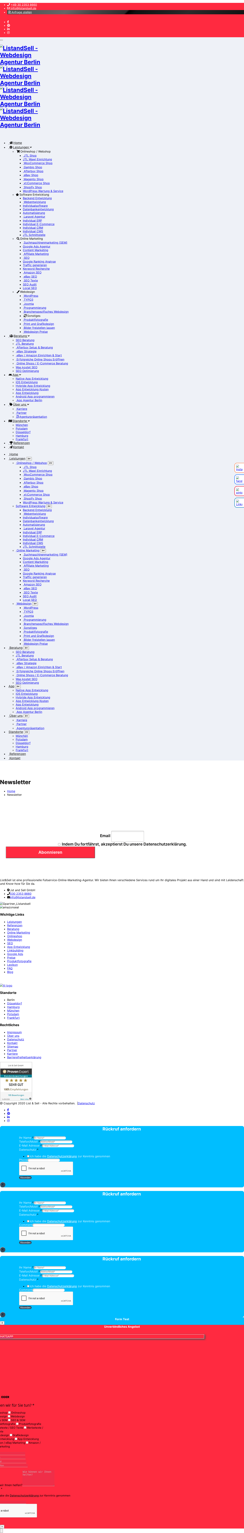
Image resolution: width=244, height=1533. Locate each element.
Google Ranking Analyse (39, 261)
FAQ (10, 968)
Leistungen (21, 147)
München (22, 425)
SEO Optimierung (27, 371)
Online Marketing (27, 550)
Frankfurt (22, 439)
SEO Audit (30, 284)
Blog (10, 972)
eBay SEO (30, 276)
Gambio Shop (32, 167)
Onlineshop (14, 936)
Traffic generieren (35, 265)
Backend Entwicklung (37, 198)
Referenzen (21, 443)
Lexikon (12, 965)
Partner (21, 413)
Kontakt (18, 447)
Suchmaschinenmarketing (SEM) (45, 242)
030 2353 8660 (20, 893)
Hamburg (22, 435)
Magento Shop (33, 179)
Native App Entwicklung (32, 378)
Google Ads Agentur (36, 246)
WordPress (30, 295)
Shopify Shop (32, 187)
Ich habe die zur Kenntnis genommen (70, 1156)
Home (17, 143)
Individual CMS (33, 231)
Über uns (20, 404)
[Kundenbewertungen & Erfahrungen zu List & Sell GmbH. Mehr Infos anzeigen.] (16, 1099)
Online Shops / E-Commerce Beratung (42, 363)
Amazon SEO (32, 272)
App (16, 375)
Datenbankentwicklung (38, 209)
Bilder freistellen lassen (39, 328)
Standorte (20, 421)
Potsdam (22, 428)
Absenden (25, 1177)
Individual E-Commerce (38, 224)
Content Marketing (35, 250)
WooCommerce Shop (38, 163)
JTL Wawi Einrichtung (37, 159)
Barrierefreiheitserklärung (24, 1057)
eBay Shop (30, 175)
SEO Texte (30, 280)
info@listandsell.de (23, 8)
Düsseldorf (23, 432)
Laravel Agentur (34, 216)
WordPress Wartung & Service (43, 191)
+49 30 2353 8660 (24, 4)
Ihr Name (26, 1137)
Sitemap (12, 1046)
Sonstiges (30, 627)
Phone (23, 1160)
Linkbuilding (15, 950)
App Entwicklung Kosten (32, 389)
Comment (25, 1225)
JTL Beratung (25, 343)
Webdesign (23, 603)
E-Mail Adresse (30, 1145)
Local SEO (30, 288)
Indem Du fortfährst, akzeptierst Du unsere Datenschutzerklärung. (124, 844)
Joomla (28, 304)
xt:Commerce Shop (36, 183)
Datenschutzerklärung (62, 1156)
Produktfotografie (35, 319)
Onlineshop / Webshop (31, 463)
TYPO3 (28, 299)
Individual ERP (32, 220)
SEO (26, 258)
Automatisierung (34, 213)
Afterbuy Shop (33, 171)
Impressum (14, 1032)
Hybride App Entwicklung (33, 386)
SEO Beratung (25, 340)
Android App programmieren (35, 396)
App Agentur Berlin (29, 400)
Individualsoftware (35, 205)
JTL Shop (30, 155)
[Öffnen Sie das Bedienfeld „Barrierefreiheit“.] (1, 1531)
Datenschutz (15, 1039)
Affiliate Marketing (36, 254)
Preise (11, 957)
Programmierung (34, 307)
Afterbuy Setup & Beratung (34, 347)
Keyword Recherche (36, 268)
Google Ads (15, 954)
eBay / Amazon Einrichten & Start (39, 355)
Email (105, 835)
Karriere (21, 409)
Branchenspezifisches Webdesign (46, 311)
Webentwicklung (34, 202)
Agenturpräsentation (33, 416)
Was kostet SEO (26, 367)
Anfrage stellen (21, 12)
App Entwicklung (27, 393)
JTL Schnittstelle (34, 235)
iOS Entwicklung (27, 382)
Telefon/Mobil (29, 1141)
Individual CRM (33, 227)
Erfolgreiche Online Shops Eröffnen (40, 359)
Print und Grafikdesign (38, 324)
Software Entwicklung (30, 506)
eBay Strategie (26, 351)
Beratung (21, 336)
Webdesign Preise (35, 331)
